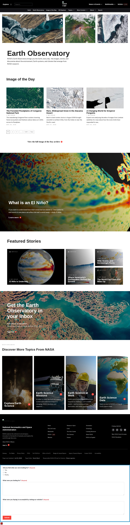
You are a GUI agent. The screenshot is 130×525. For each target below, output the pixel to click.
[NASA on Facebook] (113, 429)
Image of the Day (51, 10)
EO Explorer (62, 10)
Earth (29, 10)
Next (31, 132)
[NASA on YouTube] (125, 429)
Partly (7, 475)
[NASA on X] (121, 429)
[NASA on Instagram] (117, 429)
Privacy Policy (38, 326)
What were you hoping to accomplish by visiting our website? (26, 499)
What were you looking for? (15, 480)
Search (100, 10)
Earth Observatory (38, 10)
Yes (6, 470)
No (6, 472)
